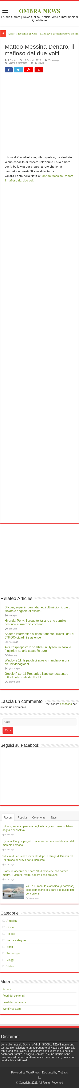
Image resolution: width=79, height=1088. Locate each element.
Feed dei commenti (14, 1002)
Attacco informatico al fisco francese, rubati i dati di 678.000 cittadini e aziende (39, 635)
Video (10, 966)
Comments (39, 817)
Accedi (7, 989)
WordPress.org (12, 1008)
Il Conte (12, 60)
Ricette (11, 933)
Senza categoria (16, 940)
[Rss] (39, 1077)
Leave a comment (18, 62)
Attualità (12, 920)
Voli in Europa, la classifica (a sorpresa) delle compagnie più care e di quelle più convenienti (50, 889)
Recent (8, 817)
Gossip (11, 927)
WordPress (33, 1072)
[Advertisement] (39, 115)
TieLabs (63, 1072)
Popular (22, 817)
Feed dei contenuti (14, 995)
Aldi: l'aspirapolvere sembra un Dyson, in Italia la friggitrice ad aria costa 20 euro (38, 648)
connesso (66, 703)
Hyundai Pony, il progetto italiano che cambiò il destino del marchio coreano (36, 622)
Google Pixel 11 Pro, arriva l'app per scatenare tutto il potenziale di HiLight (36, 675)
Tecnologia (53, 60)
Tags (54, 817)
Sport (10, 946)
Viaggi (10, 959)
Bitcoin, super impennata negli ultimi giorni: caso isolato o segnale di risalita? (37, 609)
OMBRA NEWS (39, 11)
